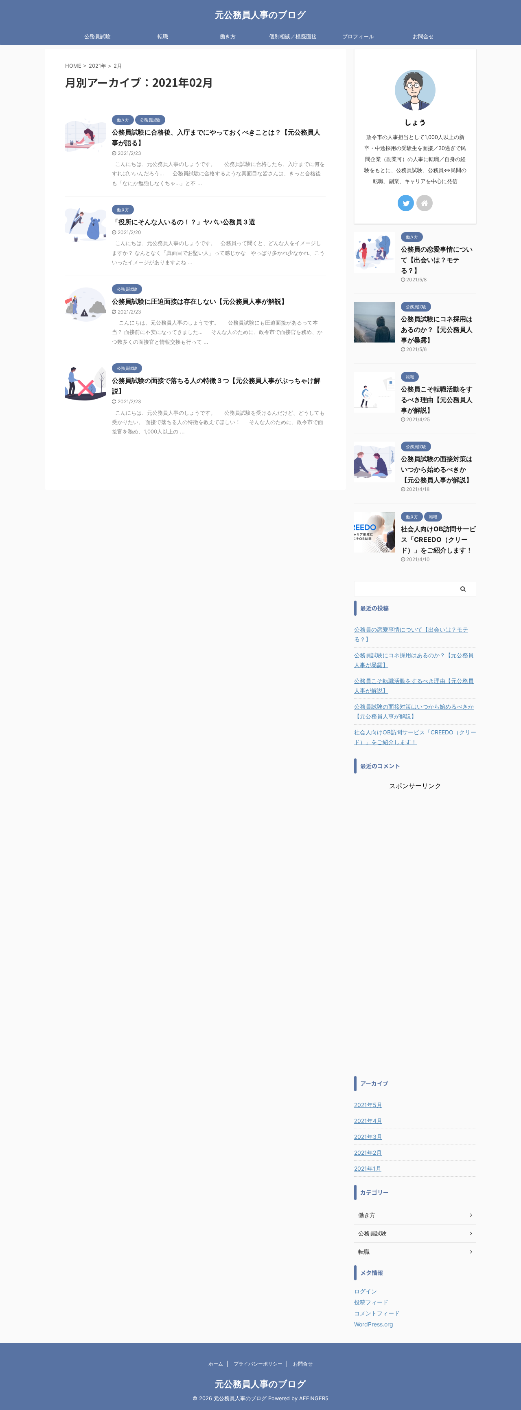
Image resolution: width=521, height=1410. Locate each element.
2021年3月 (368, 1136)
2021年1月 (367, 1168)
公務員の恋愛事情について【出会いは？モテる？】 (437, 259)
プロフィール (358, 36)
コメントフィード (377, 1313)
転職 (163, 36)
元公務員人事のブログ (260, 14)
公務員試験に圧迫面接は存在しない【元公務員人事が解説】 (200, 301)
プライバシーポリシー (258, 1364)
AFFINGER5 (313, 1398)
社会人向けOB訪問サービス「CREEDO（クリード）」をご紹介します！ (438, 539)
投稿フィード (371, 1302)
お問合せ (423, 36)
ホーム (215, 1364)
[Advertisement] (415, 929)
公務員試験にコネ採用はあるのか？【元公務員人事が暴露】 (437, 329)
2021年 (97, 65)
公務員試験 (97, 36)
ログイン (365, 1291)
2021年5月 (368, 1104)
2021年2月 (368, 1152)
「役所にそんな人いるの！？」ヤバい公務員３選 (183, 222)
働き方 (228, 36)
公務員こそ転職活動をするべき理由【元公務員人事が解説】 (437, 399)
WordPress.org (373, 1324)
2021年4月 (368, 1120)
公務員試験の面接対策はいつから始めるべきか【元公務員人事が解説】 (437, 469)
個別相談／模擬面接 (293, 36)
